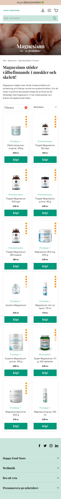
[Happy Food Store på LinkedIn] (56, 445)
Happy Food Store (14, 458)
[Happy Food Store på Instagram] (50, 445)
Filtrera (15, 107)
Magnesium (12, 61)
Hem (4, 61)
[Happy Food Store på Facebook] (39, 445)
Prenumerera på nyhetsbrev (21, 488)
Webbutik (9, 468)
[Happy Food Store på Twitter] (45, 445)
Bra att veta (10, 478)
